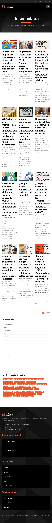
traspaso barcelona (29, 379)
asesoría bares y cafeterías (10, 384)
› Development (6, 333)
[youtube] (45, 515)
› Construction (6, 327)
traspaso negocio (40, 379)
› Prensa (4, 362)
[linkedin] (48, 515)
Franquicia (19, 389)
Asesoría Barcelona (8, 379)
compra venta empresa (29, 391)
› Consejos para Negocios (8, 324)
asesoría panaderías (8, 391)
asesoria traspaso (40, 391)
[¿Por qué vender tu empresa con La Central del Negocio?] (26, 176)
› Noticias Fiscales (7, 353)
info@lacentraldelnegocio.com (13, 429)
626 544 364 (38, 1)
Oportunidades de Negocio (27, 396)
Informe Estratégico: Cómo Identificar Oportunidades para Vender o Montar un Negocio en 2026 (26, 130)
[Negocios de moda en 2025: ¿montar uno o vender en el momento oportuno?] (42, 112)
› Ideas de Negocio (7, 339)
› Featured (5, 336)
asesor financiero (18, 391)
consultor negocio (8, 381)
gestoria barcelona (18, 379)
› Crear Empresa (6, 330)
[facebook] (38, 515)
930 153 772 (47, 1)
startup (34, 386)
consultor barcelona (9, 386)
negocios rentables (31, 384)
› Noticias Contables (7, 351)
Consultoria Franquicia (19, 381)
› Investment (5, 345)
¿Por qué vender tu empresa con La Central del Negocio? (25, 189)
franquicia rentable (42, 384)
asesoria (36, 389)
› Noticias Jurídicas (7, 356)
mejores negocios (21, 384)
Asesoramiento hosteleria (9, 389)
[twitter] (42, 515)
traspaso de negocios (26, 386)
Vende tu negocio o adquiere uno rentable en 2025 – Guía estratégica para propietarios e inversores (9, 267)
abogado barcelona (28, 389)
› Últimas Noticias (6, 368)
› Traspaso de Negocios (8, 365)
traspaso (17, 386)
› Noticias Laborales (7, 359)
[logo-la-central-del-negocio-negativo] (7, 5)
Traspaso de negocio (30, 381)
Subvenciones (16, 396)
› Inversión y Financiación (8, 342)
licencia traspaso (8, 396)
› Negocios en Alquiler (7, 348)
